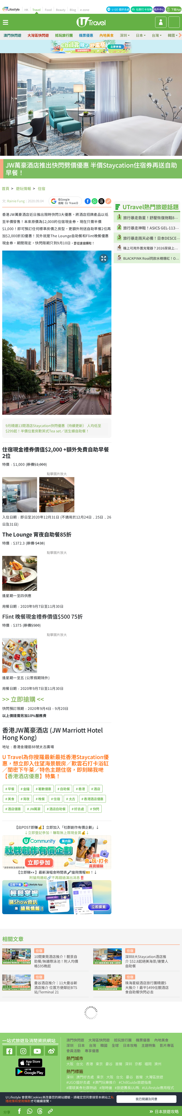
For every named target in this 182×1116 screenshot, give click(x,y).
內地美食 (106, 35)
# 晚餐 (40, 798)
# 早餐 (9, 788)
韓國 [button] (171, 35)
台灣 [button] (155, 35)
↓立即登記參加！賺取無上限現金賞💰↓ (56, 832)
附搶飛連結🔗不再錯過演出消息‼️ (56, 877)
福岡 (148, 1063)
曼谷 (109, 1063)
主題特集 (148, 1045)
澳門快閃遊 (12, 35)
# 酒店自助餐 (56, 808)
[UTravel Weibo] (51, 1050)
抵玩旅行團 (64, 35)
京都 (138, 1063)
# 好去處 (78, 808)
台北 (79, 1063)
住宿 (41, 188)
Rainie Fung (16, 200)
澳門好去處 (85, 1077)
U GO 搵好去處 (120, 9)
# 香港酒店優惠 (92, 798)
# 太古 (70, 798)
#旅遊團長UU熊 (127, 1087)
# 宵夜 (25, 798)
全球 (115, 1045)
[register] (160, 22)
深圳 (69, 1045)
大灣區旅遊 (154, 1077)
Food (48, 10)
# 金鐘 (25, 788)
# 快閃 (94, 808)
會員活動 (73, 1050)
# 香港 (80, 788)
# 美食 (9, 798)
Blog (73, 10)
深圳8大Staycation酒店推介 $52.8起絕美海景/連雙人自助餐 (146, 961)
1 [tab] (81, 47)
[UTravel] (91, 21)
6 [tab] (94, 52)
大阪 (69, 1063)
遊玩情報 (23, 188)
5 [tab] (87, 52)
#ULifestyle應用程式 (158, 1087)
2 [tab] (87, 47)
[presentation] (180, 35)
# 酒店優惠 (13, 808)
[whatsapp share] (29, 1111)
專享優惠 (92, 1050)
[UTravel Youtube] (37, 1050)
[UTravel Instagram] (23, 1050)
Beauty (60, 10)
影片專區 (167, 1045)
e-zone (84, 10)
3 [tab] (94, 47)
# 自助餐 (63, 788)
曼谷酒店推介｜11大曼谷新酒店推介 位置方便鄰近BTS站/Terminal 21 (55, 987)
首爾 (118, 1063)
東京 (99, 1063)
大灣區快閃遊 (38, 35)
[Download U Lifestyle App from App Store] (30, 1062)
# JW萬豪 (34, 808)
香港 (89, 1063)
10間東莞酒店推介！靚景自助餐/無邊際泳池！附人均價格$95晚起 (56, 961)
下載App (176, 9)
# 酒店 (95, 788)
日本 (81, 1045)
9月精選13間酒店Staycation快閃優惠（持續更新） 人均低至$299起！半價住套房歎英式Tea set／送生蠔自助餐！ (53, 428)
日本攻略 (130, 1045)
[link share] (108, 200)
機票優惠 (86, 35)
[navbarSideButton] (5, 22)
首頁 (5, 188)
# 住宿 (55, 798)
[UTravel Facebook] (9, 1050)
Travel (36, 10)
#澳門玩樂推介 (104, 1082)
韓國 (103, 1045)
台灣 (92, 1045)
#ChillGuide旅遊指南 (135, 1082)
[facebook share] (19, 1111)
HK (26, 10)
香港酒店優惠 (24, 776)
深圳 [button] (123, 35)
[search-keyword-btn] (174, 22)
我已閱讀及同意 (146, 1099)
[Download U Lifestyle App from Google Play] (30, 1071)
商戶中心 (159, 9)
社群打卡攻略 (144, 9)
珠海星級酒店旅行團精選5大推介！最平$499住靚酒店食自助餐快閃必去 (147, 987)
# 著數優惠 (43, 788)
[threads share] (40, 1111)
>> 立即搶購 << (23, 699)
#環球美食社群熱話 (81, 1087)
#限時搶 (105, 1087)
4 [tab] (101, 47)
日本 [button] (139, 35)
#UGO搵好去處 (78, 1082)
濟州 (157, 1063)
